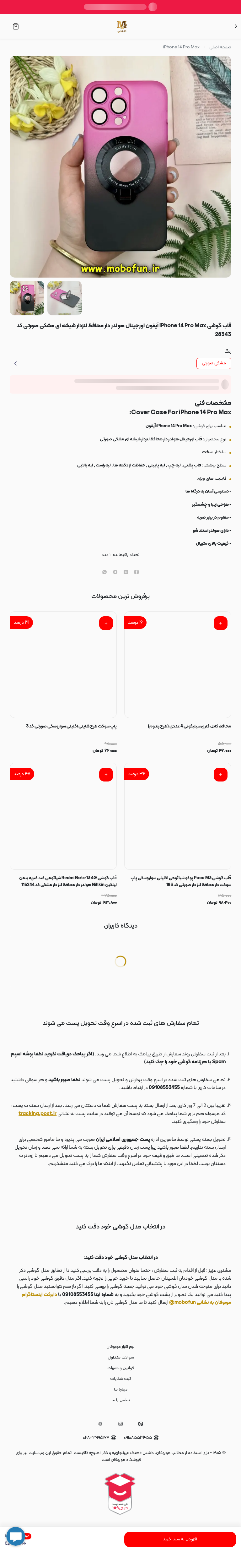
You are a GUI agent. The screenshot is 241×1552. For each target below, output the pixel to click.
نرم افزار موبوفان (120, 1346)
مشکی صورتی (214, 363)
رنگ (227, 351)
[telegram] (115, 572)
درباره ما (120, 1389)
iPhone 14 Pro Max (181, 47)
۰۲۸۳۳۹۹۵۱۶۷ (96, 1437)
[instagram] (120, 1424)
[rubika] (100, 1424)
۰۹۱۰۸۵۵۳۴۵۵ (138, 1437)
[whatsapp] (104, 572)
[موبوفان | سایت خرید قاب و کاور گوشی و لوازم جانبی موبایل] (122, 26)
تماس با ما (120, 1400)
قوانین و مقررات (120, 1368)
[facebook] (136, 572)
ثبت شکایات (120, 1378)
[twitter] (126, 572)
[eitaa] (140, 1424)
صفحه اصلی (220, 47)
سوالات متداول (121, 1357)
